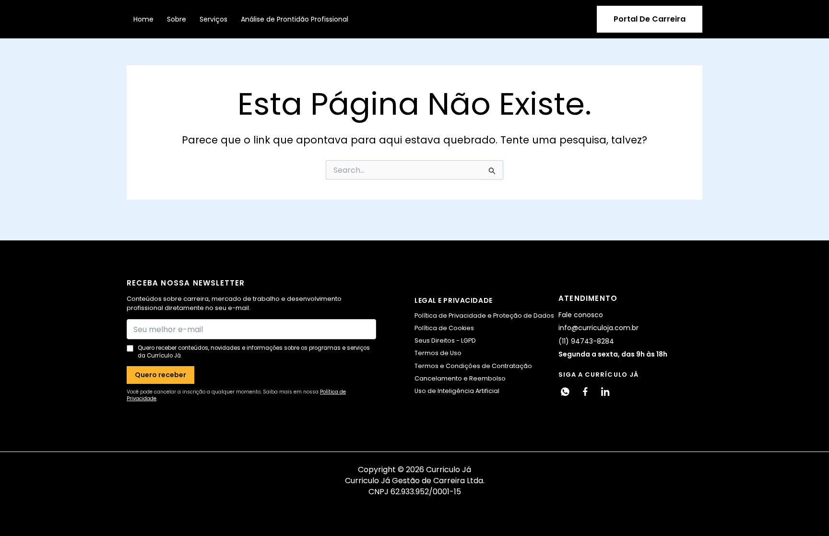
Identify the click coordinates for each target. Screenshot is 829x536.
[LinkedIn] (605, 391)
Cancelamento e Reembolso (460, 378)
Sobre (176, 19)
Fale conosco (580, 315)
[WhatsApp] (565, 391)
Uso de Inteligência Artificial (456, 391)
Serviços (213, 19)
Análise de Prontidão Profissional (294, 19)
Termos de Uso (438, 353)
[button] (649, 19)
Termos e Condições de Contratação (473, 366)
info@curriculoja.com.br (598, 328)
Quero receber (160, 375)
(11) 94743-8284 (586, 341)
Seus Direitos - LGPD (445, 340)
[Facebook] (585, 391)
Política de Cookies (444, 328)
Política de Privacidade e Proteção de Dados (484, 315)
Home (143, 19)
